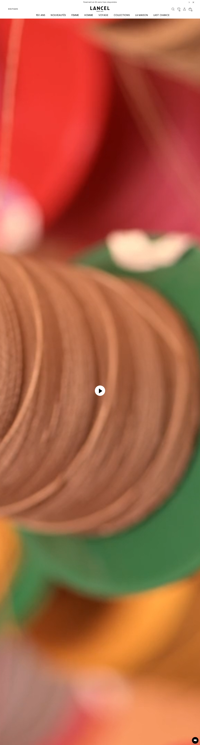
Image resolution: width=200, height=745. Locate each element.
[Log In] (184, 9)
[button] (189, 2)
